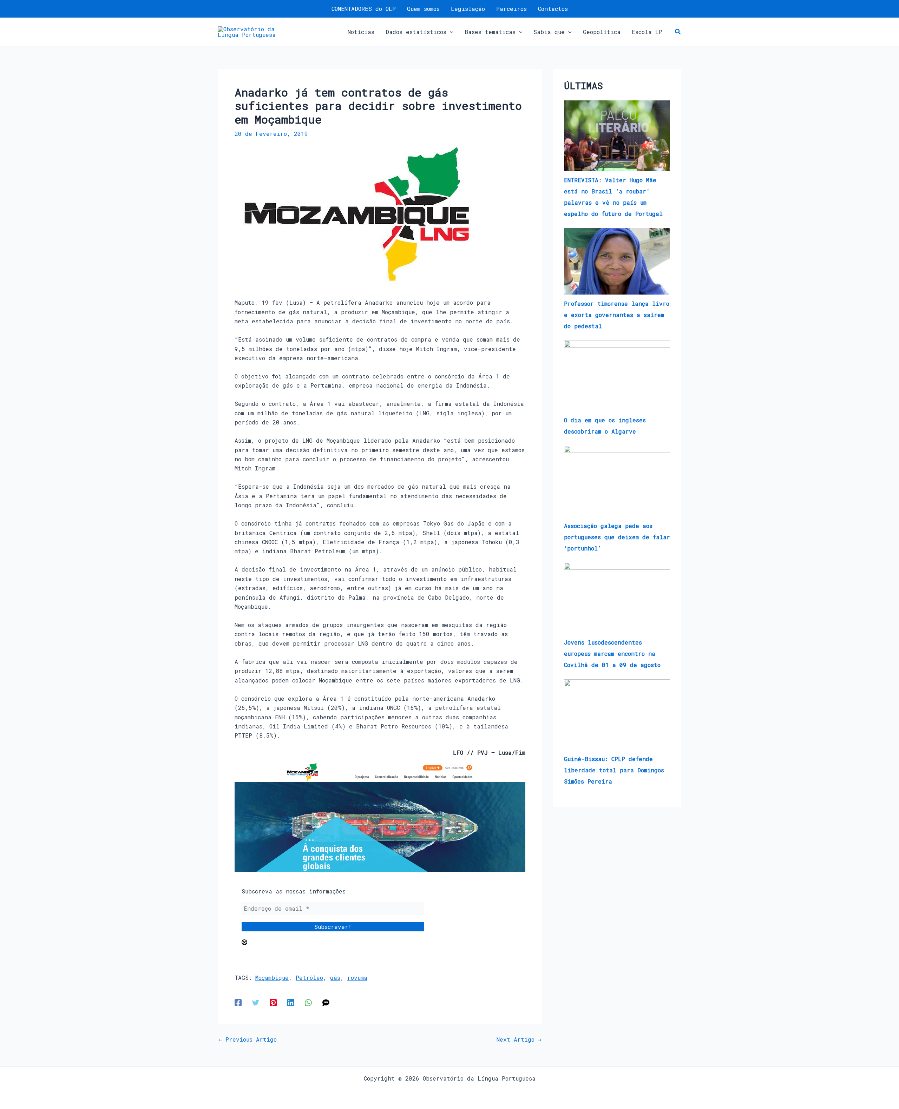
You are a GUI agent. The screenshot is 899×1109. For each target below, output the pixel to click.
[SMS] (325, 1002)
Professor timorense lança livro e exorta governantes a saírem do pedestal (616, 315)
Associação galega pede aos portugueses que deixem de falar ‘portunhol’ (617, 537)
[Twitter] (255, 1002)
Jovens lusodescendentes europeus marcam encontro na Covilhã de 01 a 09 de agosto (612, 653)
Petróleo (309, 977)
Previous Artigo (247, 1039)
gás (335, 977)
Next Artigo (519, 1039)
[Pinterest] (273, 1002)
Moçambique (272, 977)
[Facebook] (238, 1002)
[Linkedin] (290, 1002)
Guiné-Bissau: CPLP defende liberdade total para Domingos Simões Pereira (614, 770)
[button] (449, 32)
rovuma (357, 977)
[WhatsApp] (308, 1002)
